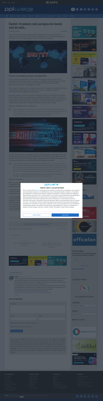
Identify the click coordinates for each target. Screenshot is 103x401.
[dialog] (51, 200)
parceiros (37, 190)
